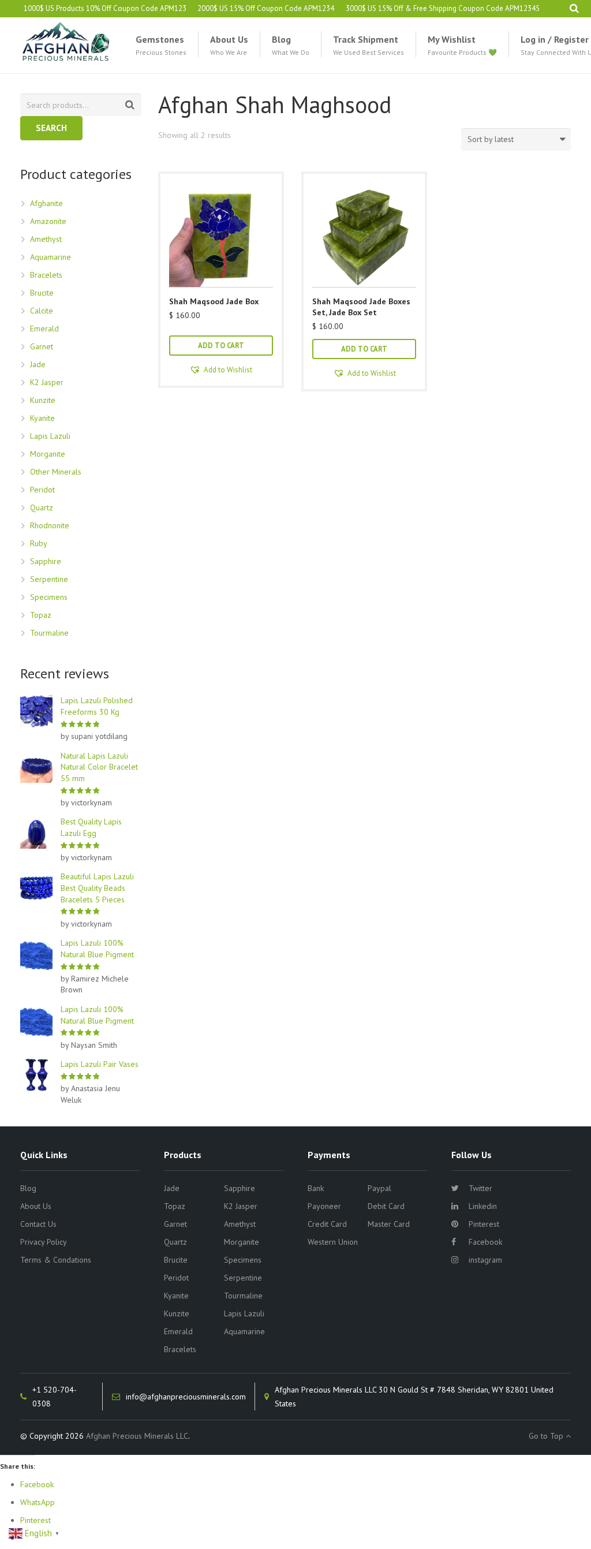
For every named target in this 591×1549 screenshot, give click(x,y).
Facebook (485, 1242)
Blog (28, 1188)
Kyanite (42, 418)
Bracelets (46, 275)
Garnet (41, 346)
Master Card (389, 1224)
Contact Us (38, 1224)
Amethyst (46, 239)
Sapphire (45, 561)
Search (51, 127)
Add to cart (221, 345)
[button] (221, 370)
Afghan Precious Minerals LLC (137, 1436)
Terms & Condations (55, 1260)
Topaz (40, 615)
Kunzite (42, 400)
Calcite (41, 310)
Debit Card (386, 1206)
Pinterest (484, 1224)
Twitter (480, 1188)
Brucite (42, 293)
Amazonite (48, 221)
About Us (35, 1206)
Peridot (42, 489)
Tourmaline (49, 633)
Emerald (44, 328)
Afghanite (46, 203)
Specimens (49, 597)
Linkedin (483, 1206)
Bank (316, 1188)
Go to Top (547, 1436)
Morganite (47, 454)
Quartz (41, 507)
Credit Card (327, 1224)
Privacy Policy (43, 1242)
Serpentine (49, 579)
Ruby (38, 543)
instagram (485, 1260)
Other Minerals (55, 471)
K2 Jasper (46, 382)
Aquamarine (50, 257)
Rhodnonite (49, 525)
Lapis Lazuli (50, 436)
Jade (38, 364)
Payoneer (324, 1206)
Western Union (333, 1242)
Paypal (379, 1188)
